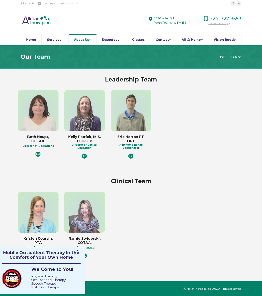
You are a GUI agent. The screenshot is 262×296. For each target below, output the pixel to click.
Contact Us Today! (218, 23)
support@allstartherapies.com (61, 3)
